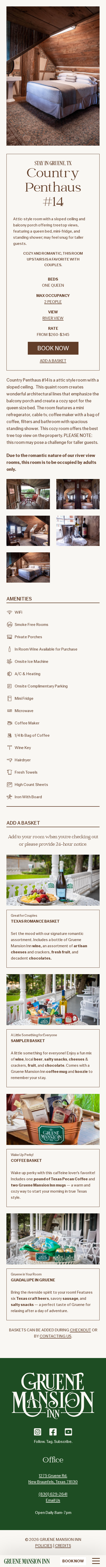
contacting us (55, 1336)
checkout (80, 1330)
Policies (43, 1545)
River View (53, 318)
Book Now (53, 348)
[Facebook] (53, 1432)
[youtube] (68, 1432)
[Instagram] (37, 1432)
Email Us (53, 1500)
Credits (63, 1545)
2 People (53, 302)
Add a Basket (53, 360)
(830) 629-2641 (53, 1494)
